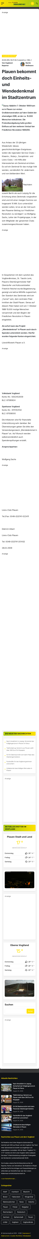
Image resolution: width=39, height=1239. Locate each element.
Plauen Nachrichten (9, 56)
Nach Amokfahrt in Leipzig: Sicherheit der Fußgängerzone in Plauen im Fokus (20, 742)
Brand (5, 1197)
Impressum (26, 1233)
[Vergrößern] (32, 874)
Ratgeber (25, 1207)
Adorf (5, 1192)
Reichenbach (8, 1212)
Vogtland (15, 1222)
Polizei (15, 1207)
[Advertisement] (19, 33)
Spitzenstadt (18, 1217)
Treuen (30, 1217)
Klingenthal (29, 1197)
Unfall (5, 1222)
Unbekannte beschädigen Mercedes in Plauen (19, 769)
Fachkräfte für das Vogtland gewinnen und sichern (19, 763)
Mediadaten (27, 1236)
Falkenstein (16, 1197)
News (21, 1202)
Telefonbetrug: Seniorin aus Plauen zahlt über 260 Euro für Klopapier (19, 749)
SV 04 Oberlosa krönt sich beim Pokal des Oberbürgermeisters (20, 756)
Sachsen (6, 1217)
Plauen (5, 1207)
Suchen (9, 1004)
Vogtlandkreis (28, 1222)
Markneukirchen (9, 1202)
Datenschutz (5, 1236)
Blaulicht (26, 1192)
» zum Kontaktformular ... (8, 1178)
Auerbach (15, 1192)
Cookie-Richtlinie (16, 1236)
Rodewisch (21, 1212)
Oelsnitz (31, 1202)
